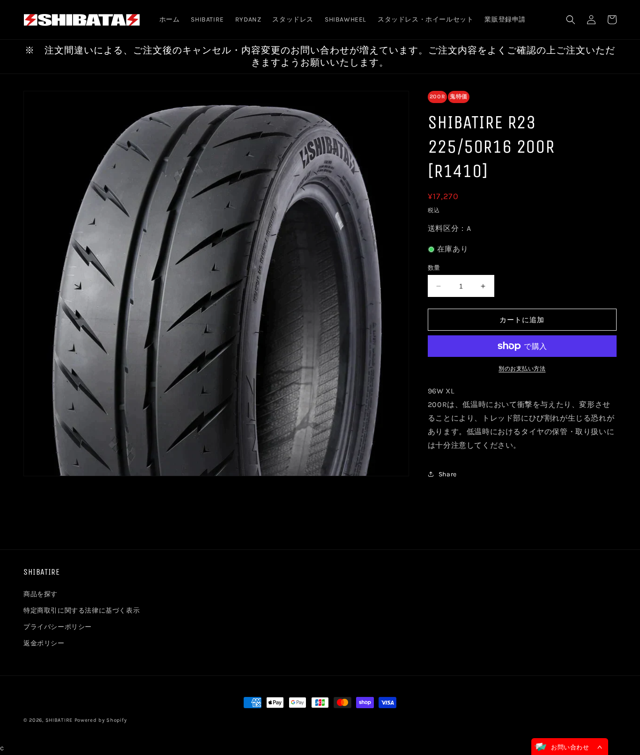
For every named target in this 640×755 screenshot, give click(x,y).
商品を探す (40, 594)
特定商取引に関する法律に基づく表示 (81, 610)
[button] (570, 19)
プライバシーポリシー (57, 627)
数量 (434, 267)
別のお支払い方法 (522, 368)
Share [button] (448, 474)
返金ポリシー (44, 643)
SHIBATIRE (59, 720)
